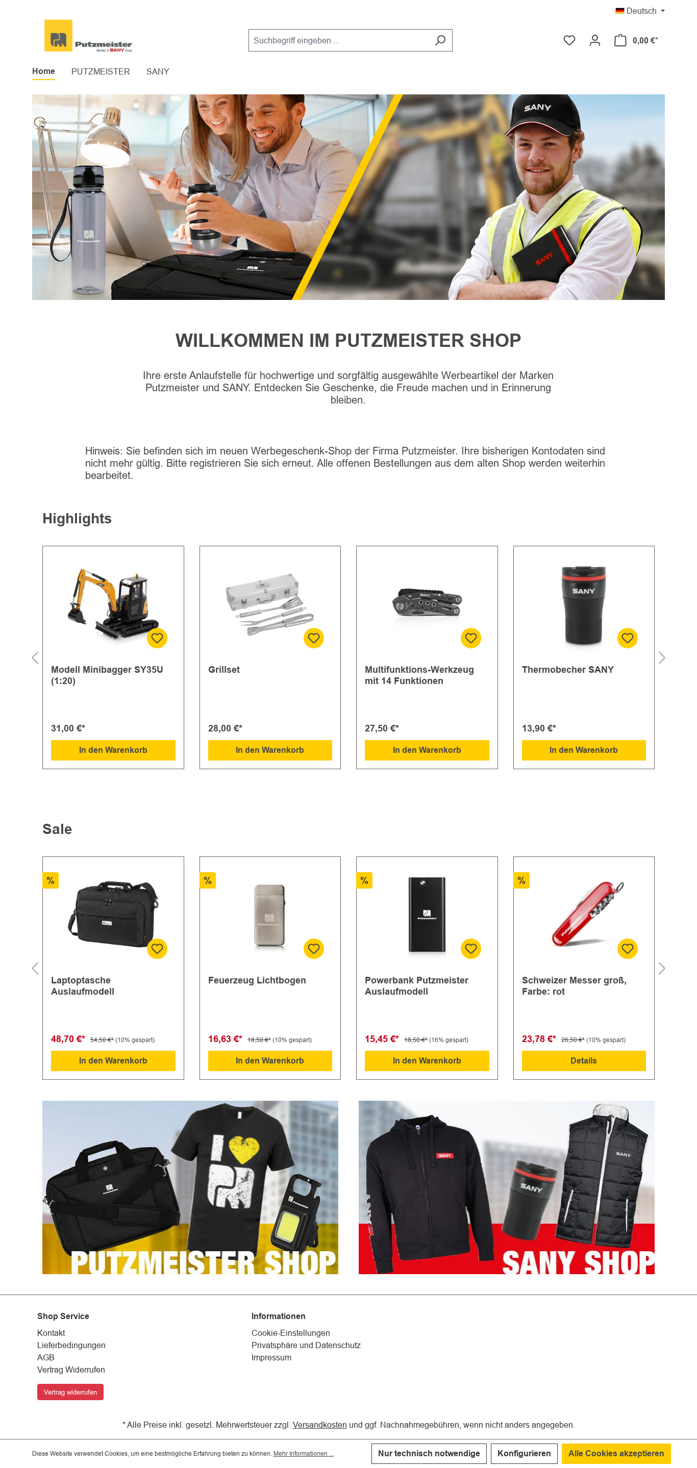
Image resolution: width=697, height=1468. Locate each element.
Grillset (224, 669)
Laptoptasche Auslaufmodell (82, 986)
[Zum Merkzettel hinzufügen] (157, 638)
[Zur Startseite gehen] (88, 38)
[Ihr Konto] (595, 40)
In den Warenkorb (113, 750)
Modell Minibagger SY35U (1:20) (107, 675)
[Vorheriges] (34, 657)
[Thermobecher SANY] (584, 605)
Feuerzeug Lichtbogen (257, 980)
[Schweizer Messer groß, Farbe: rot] (584, 916)
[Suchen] (440, 40)
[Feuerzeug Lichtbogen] (270, 916)
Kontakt (51, 1332)
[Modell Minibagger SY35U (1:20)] (113, 605)
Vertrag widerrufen (70, 1392)
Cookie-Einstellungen (291, 1332)
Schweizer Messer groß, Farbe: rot (574, 986)
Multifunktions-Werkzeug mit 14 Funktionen (419, 675)
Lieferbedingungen (71, 1345)
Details (583, 1061)
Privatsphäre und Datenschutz (306, 1345)
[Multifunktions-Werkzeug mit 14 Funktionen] (427, 605)
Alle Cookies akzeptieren (616, 1453)
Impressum (271, 1357)
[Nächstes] (662, 657)
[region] (348, 658)
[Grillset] (270, 605)
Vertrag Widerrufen (71, 1369)
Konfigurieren (524, 1453)
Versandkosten (320, 1424)
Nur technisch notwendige (429, 1453)
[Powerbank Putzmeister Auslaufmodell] (427, 916)
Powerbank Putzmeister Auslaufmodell (416, 986)
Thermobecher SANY (568, 669)
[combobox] (338, 40)
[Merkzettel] (569, 40)
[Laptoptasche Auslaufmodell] (113, 916)
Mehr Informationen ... (303, 1453)
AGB (46, 1357)
